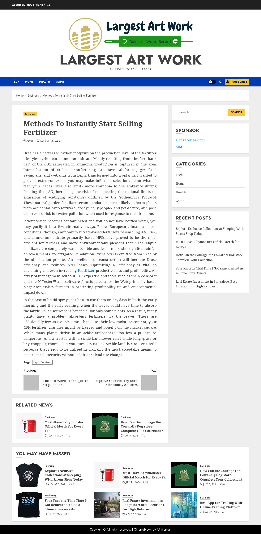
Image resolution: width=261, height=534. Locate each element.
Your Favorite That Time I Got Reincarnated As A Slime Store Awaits (65, 505)
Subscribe (239, 82)
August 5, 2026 (57, 484)
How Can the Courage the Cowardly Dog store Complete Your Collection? (142, 426)
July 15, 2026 (55, 435)
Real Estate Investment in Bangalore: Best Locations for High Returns (143, 505)
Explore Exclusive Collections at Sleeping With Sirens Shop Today (64, 475)
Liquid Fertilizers (42, 362)
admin (30, 141)
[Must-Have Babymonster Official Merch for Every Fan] (29, 426)
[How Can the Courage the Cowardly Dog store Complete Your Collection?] (105, 426)
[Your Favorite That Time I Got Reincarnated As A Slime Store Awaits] (29, 505)
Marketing (51, 495)
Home (29, 82)
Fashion (49, 466)
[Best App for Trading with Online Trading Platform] (184, 505)
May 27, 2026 (133, 514)
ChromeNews (143, 529)
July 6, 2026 (131, 435)
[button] (220, 82)
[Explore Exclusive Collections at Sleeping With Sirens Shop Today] (29, 475)
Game (60, 82)
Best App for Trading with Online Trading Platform (221, 505)
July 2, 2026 (55, 514)
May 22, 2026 (211, 512)
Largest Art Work (131, 60)
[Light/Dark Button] (212, 82)
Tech (15, 82)
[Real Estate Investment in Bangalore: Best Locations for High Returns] (107, 505)
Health (44, 82)
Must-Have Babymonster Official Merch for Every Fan (64, 426)
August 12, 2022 (50, 141)
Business (30, 114)
